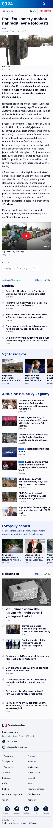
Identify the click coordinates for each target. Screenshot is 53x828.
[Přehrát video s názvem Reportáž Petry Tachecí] (26, 236)
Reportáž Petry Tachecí (12, 251)
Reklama (32, 761)
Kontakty (32, 799)
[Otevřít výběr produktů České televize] (50, 4)
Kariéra (31, 783)
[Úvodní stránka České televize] (13, 725)
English (5, 823)
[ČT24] (7, 3)
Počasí (5, 783)
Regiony (7, 268)
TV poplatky (7, 767)
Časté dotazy (34, 794)
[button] (26, 236)
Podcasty (6, 777)
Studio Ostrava (34, 772)
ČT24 (4, 29)
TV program (7, 756)
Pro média (32, 756)
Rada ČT (31, 777)
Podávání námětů (36, 788)
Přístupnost (34, 823)
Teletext (6, 772)
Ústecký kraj (22, 268)
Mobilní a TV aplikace (12, 794)
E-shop (5, 788)
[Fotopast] (26, 50)
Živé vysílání (7, 761)
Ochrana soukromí (18, 823)
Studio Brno (33, 767)
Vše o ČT (6, 799)
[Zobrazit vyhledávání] (44, 4)
